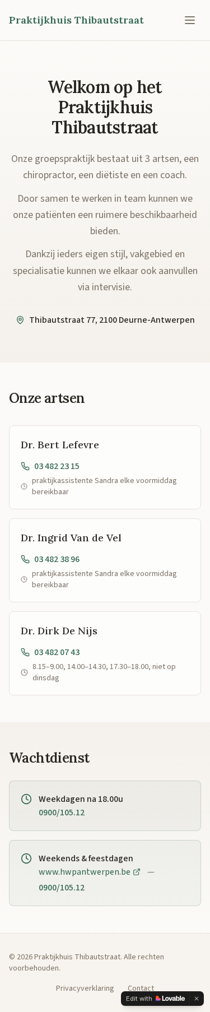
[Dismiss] (196, 998)
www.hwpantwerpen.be (84, 872)
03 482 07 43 (57, 652)
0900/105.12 (62, 812)
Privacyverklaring (85, 988)
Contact (141, 988)
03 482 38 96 (57, 559)
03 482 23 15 (57, 466)
